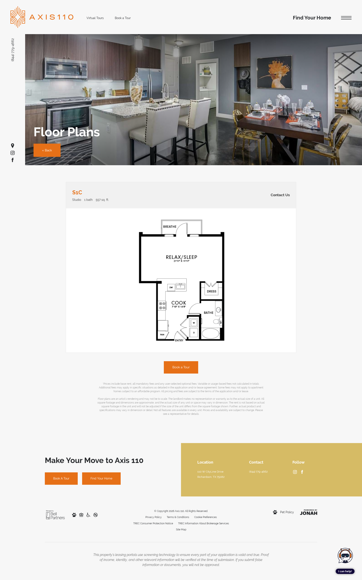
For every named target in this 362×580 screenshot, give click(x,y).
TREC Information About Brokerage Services (203, 523)
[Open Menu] (346, 18)
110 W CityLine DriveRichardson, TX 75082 (211, 474)
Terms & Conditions (178, 517)
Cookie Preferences (205, 517)
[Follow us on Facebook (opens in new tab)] (12, 160)
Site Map (181, 529)
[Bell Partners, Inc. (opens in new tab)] (55, 514)
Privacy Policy (153, 517)
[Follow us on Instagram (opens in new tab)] (12, 153)
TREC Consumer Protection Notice (153, 523)
